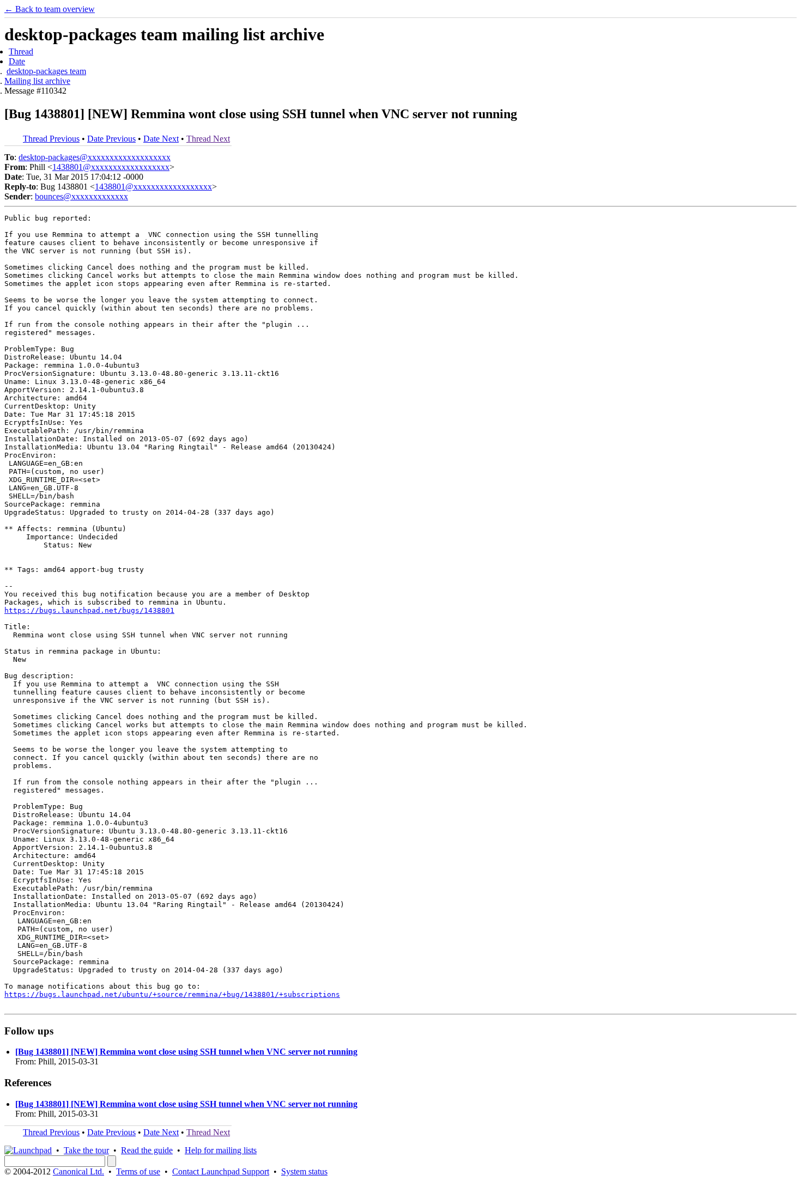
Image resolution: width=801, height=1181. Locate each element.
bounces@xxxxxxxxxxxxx (81, 196)
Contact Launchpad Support (220, 1171)
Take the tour (86, 1150)
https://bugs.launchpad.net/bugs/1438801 (89, 610)
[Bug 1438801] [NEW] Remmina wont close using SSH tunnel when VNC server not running (186, 1051)
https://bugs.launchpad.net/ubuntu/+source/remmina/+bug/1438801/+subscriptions (172, 994)
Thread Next (208, 138)
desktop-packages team (46, 71)
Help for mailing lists (221, 1150)
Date (17, 61)
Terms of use (138, 1171)
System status (304, 1171)
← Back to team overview (49, 9)
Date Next (161, 138)
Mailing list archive (37, 81)
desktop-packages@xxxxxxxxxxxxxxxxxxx (95, 157)
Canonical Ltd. (78, 1171)
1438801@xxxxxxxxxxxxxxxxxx (110, 167)
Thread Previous (51, 138)
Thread (21, 51)
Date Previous (111, 138)
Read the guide (147, 1150)
